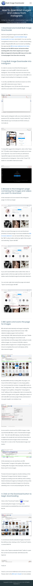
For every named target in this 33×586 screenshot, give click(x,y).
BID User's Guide (16, 574)
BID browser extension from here (20, 46)
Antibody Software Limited (18, 582)
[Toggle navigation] (30, 3)
